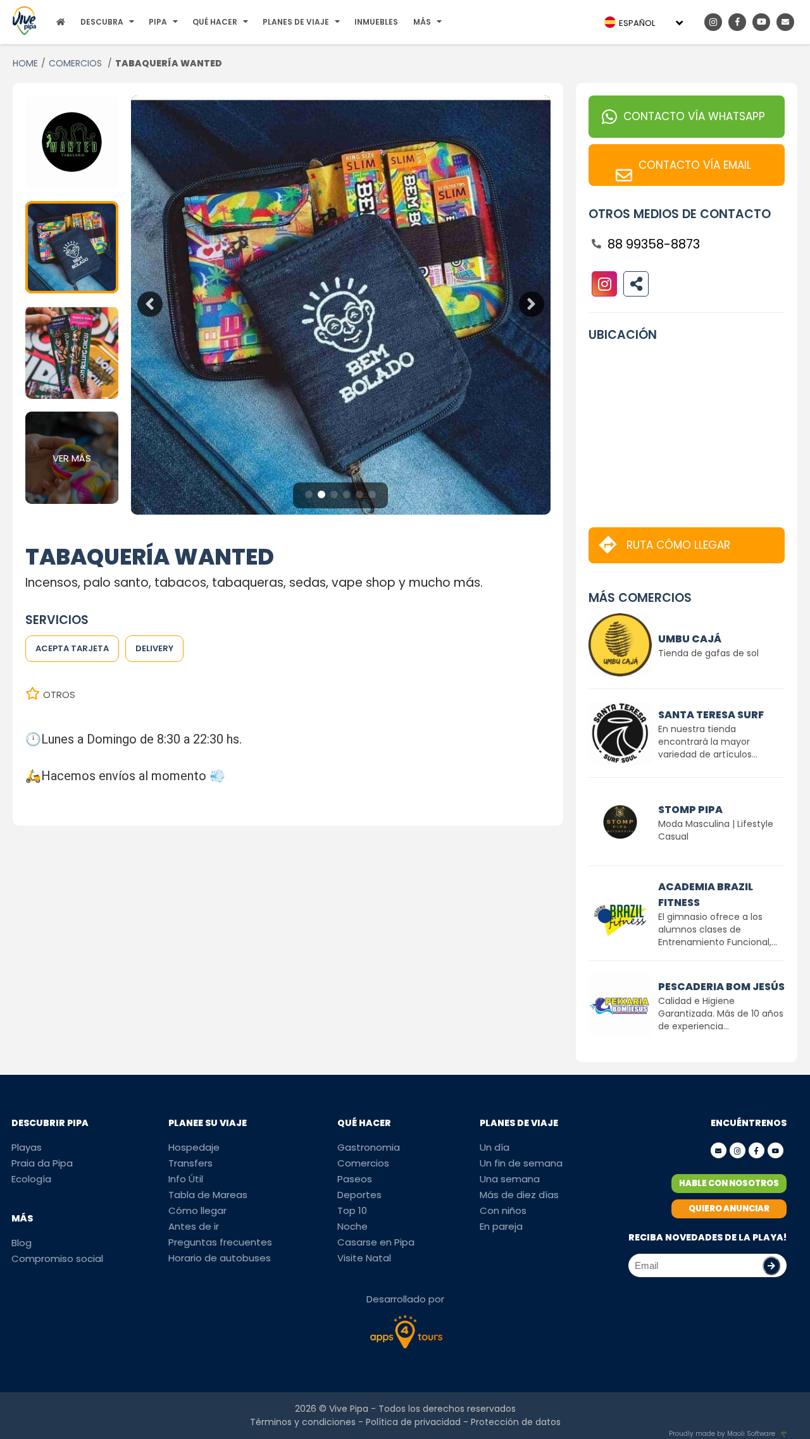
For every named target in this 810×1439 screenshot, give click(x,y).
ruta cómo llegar (678, 545)
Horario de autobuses (219, 1257)
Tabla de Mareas (207, 1194)
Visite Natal (364, 1257)
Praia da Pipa (42, 1163)
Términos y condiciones (303, 1422)
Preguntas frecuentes (220, 1242)
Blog (21, 1242)
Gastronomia (368, 1147)
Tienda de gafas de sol (708, 653)
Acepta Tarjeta (72, 648)
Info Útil (185, 1178)
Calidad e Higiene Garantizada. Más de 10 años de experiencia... (720, 1013)
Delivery (154, 648)
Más (422, 21)
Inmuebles (376, 21)
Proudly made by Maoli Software (722, 1433)
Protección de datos (516, 1422)
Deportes (359, 1194)
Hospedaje (194, 1147)
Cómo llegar (197, 1210)
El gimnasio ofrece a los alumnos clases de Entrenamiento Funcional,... (717, 929)
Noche (352, 1226)
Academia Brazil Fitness (705, 894)
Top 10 (352, 1210)
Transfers (190, 1163)
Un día (494, 1147)
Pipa (158, 21)
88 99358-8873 (654, 244)
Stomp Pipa (690, 809)
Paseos (354, 1178)
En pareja (501, 1226)
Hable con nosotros (729, 1183)
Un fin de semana (521, 1163)
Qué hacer (214, 21)
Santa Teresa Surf (711, 714)
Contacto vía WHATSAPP (694, 116)
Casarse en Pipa (375, 1242)
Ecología (31, 1178)
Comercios (76, 63)
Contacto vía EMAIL (695, 165)
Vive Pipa (348, 1408)
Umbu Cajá (689, 639)
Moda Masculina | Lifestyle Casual (715, 830)
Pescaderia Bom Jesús (721, 986)
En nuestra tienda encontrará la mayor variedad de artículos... (707, 742)
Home (25, 63)
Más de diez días (519, 1194)
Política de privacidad (413, 1422)
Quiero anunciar (729, 1209)
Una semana (510, 1178)
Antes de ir (193, 1226)
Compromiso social (57, 1258)
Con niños (503, 1210)
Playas (26, 1147)
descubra (101, 21)
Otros (59, 694)
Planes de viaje (296, 21)
